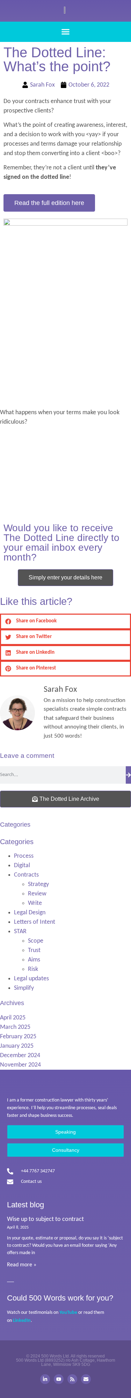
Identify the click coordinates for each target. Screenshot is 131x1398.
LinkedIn (22, 1320)
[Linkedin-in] (45, 1379)
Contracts (26, 875)
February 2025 (18, 1036)
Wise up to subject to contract (45, 1219)
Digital (22, 865)
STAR (20, 931)
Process (24, 856)
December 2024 (20, 1055)
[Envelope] (86, 1379)
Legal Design (29, 912)
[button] (65, 31)
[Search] (128, 775)
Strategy (38, 884)
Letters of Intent (34, 922)
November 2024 (20, 1065)
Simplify (24, 988)
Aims (34, 960)
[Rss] (72, 1379)
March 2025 (15, 1027)
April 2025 (13, 1018)
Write (35, 903)
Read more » (21, 1265)
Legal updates (31, 978)
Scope (35, 941)
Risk (33, 969)
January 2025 (17, 1046)
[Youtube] (59, 1379)
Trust (34, 950)
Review (37, 894)
